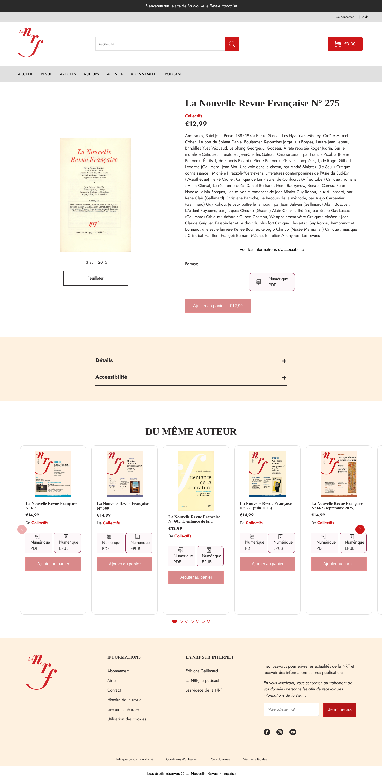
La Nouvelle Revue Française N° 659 (51, 505)
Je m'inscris (340, 709)
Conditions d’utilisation (182, 759)
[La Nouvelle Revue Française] (41, 688)
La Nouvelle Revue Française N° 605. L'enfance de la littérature (194, 519)
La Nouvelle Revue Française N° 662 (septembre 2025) (337, 505)
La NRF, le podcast (202, 680)
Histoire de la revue (124, 700)
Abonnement (118, 671)
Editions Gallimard (202, 671)
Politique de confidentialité (134, 759)
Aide (111, 680)
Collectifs (193, 116)
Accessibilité (111, 377)
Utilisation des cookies (126, 719)
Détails (104, 360)
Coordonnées (220, 759)
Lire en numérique (123, 709)
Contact (114, 690)
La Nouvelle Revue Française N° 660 (123, 506)
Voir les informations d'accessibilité (272, 249)
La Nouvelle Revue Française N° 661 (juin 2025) (266, 505)
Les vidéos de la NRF (204, 690)
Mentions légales (255, 759)
